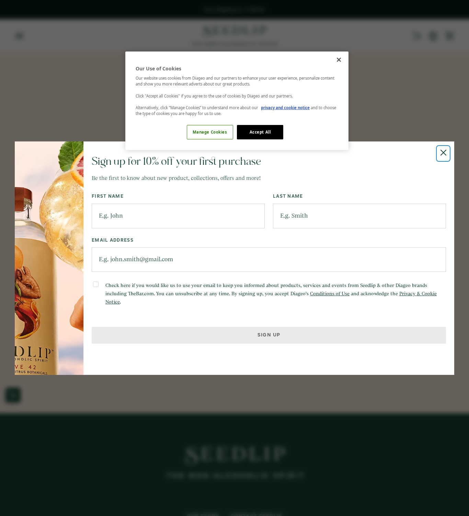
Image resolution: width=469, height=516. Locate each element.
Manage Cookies (210, 132)
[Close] (338, 59)
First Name (108, 196)
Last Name (288, 196)
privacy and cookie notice (285, 107)
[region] (236, 100)
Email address (113, 240)
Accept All (260, 132)
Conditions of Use (330, 293)
